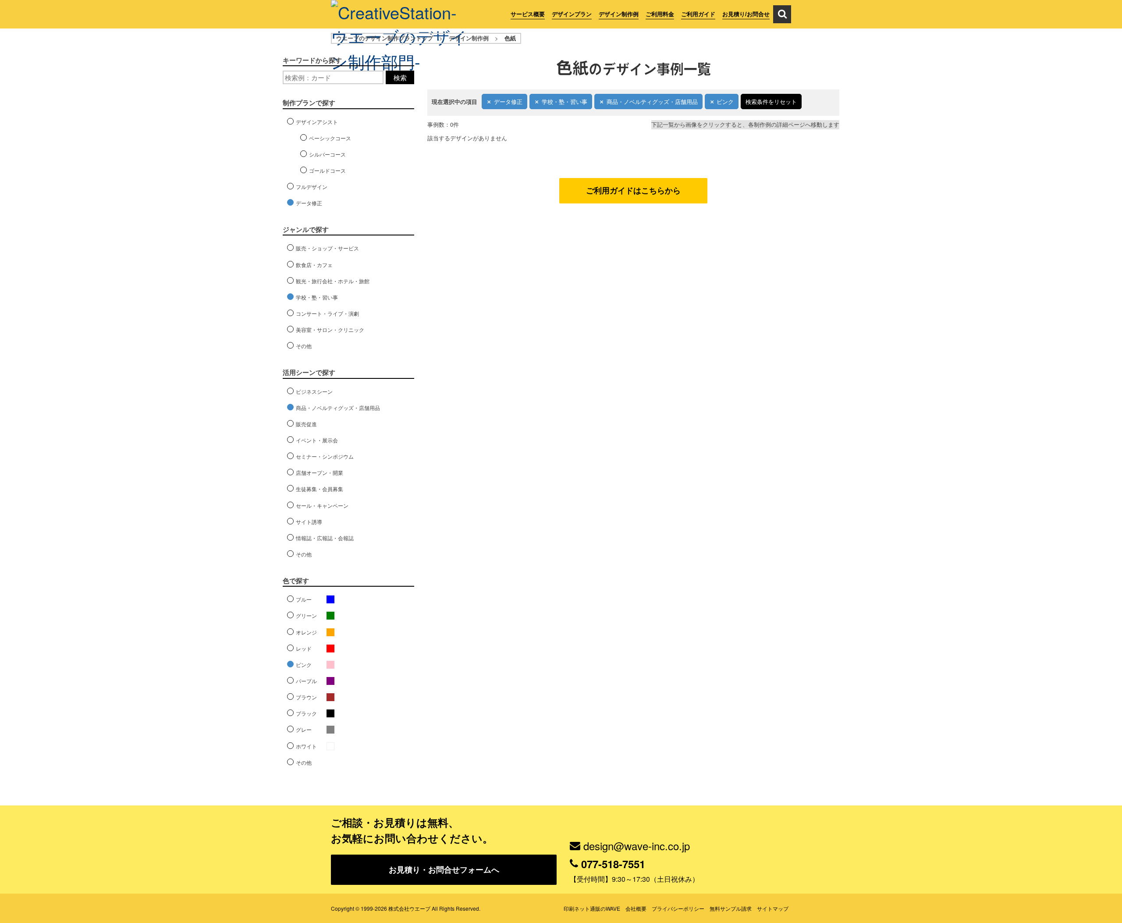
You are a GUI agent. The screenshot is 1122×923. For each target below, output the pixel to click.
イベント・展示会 (317, 440)
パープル (306, 680)
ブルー (304, 599)
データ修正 (508, 101)
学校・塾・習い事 (564, 101)
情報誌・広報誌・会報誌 (325, 538)
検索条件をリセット (771, 101)
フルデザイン (311, 186)
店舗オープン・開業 (319, 472)
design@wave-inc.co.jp (636, 845)
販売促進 (306, 424)
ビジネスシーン (314, 391)
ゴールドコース (327, 170)
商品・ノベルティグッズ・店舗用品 (652, 101)
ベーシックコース (330, 138)
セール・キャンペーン (322, 505)
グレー (304, 729)
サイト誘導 (309, 521)
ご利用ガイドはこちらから (633, 190)
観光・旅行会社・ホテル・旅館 (332, 281)
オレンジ (306, 632)
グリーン (306, 615)
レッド (304, 648)
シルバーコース (327, 154)
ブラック (306, 713)
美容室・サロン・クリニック (330, 329)
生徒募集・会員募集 (319, 488)
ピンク (725, 101)
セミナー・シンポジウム (325, 456)
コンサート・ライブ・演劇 (327, 313)
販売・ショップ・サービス (327, 248)
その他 (304, 345)
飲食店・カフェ (314, 264)
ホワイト (306, 746)
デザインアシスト (317, 121)
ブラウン (306, 697)
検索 (400, 77)
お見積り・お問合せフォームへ (444, 869)
